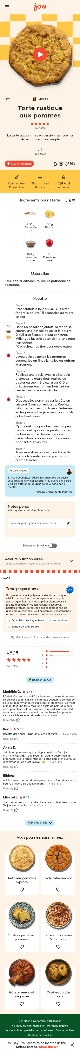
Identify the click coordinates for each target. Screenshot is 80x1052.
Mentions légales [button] (57, 1025)
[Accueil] (40, 7)
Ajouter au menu (21, 163)
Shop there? (48, 1047)
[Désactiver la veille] (52, 546)
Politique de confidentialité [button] (28, 1025)
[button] (7, 7)
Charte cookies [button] (65, 1030)
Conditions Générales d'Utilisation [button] (39, 1020)
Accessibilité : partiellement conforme (29, 1030)
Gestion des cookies (40, 1035)
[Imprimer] (61, 163)
